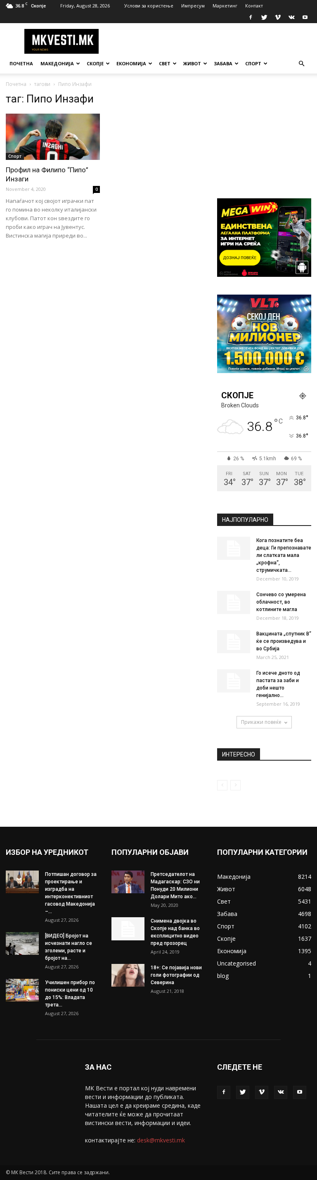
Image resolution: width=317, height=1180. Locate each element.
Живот (192, 63)
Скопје (95, 63)
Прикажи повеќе (261, 722)
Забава (223, 63)
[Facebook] (250, 17)
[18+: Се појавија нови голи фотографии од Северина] (127, 975)
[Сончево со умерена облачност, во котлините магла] (233, 602)
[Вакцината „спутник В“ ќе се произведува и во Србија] (233, 641)
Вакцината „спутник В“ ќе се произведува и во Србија (283, 641)
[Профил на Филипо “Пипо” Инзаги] (53, 137)
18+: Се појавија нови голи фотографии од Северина (176, 975)
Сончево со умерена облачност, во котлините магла (281, 602)
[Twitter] (264, 17)
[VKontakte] (291, 17)
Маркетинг (225, 5)
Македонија (57, 63)
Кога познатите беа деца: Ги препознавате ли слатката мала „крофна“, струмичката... (283, 555)
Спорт (253, 63)
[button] (301, 64)
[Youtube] (305, 17)
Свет (164, 63)
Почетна (21, 63)
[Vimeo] (278, 17)
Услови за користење (148, 5)
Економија (131, 63)
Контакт (254, 5)
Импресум (193, 5)
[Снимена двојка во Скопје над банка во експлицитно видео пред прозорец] (127, 928)
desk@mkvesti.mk (161, 1140)
